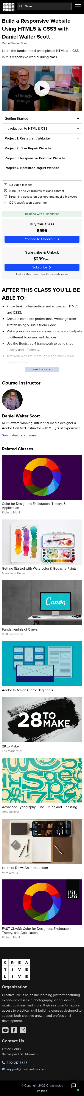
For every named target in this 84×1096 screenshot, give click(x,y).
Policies (42, 1091)
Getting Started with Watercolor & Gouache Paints (39, 568)
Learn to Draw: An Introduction (25, 867)
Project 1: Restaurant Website (27, 138)
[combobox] (44, 6)
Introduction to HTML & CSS (26, 128)
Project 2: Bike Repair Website (28, 148)
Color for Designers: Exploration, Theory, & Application (34, 505)
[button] (74, 1086)
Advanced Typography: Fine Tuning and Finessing (39, 807)
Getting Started (16, 118)
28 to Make (10, 746)
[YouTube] (5, 1030)
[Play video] (42, 88)
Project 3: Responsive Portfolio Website (35, 158)
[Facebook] (14, 1030)
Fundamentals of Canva (19, 629)
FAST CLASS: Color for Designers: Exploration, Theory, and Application (37, 930)
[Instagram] (22, 1030)
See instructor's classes (19, 435)
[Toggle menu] (77, 6)
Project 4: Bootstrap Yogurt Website (32, 167)
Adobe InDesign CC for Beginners (27, 690)
